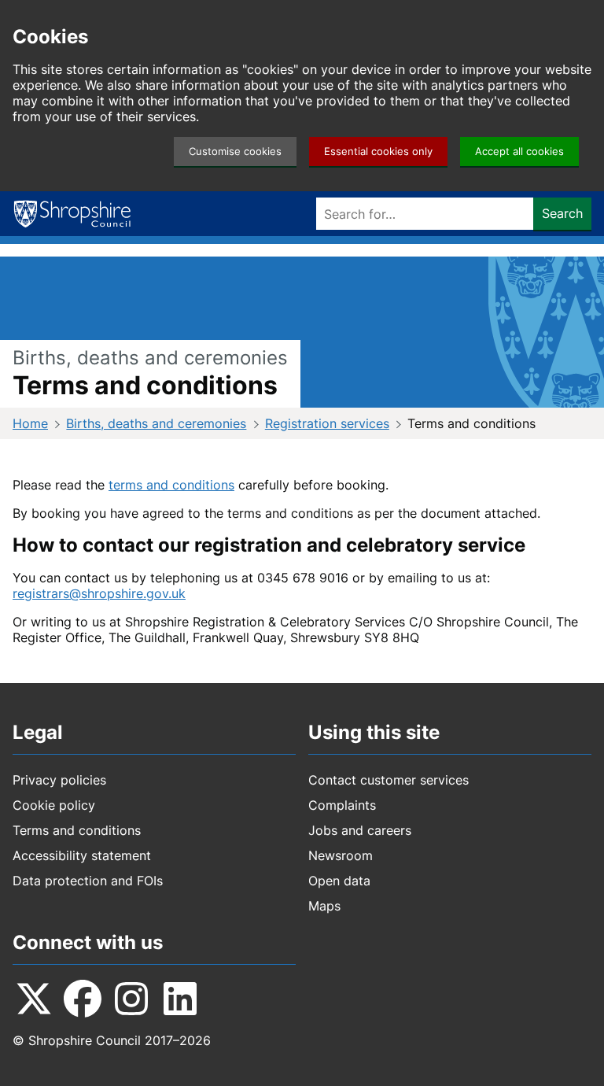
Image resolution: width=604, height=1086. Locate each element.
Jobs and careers (359, 830)
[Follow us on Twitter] (34, 998)
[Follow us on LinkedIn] (180, 998)
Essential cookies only (378, 151)
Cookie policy (54, 805)
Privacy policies (59, 780)
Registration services (327, 423)
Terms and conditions (77, 830)
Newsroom (340, 855)
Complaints (342, 805)
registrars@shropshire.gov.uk (99, 593)
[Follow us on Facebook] (82, 998)
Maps (324, 906)
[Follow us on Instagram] (131, 998)
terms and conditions (171, 485)
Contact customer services (388, 780)
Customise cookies (235, 151)
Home (30, 423)
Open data (339, 880)
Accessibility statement (82, 855)
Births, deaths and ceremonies (156, 423)
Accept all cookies (519, 151)
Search (562, 213)
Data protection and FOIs (88, 880)
